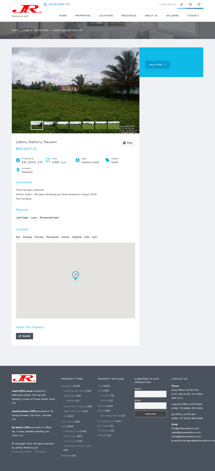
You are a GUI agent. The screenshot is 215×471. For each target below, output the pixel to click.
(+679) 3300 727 (59, 4)
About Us (151, 15)
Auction (104, 400)
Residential (67, 386)
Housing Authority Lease (77, 446)
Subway (27, 237)
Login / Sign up (168, 4)
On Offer (105, 395)
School (65, 237)
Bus (18, 237)
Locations (106, 15)
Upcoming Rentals (110, 415)
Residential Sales (49, 217)
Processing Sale (107, 421)
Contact (193, 15)
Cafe (86, 237)
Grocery (39, 237)
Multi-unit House (72, 411)
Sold (100, 386)
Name (138, 388)
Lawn (34, 217)
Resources (128, 15)
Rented (102, 406)
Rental (101, 410)
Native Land (41, 30)
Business (66, 455)
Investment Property (75, 406)
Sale (100, 390)
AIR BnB (70, 400)
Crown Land (70, 441)
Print (129, 142)
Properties (83, 15)
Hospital (76, 237)
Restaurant (52, 237)
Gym (94, 237)
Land (26, 30)
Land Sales (22, 217)
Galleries (172, 15)
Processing (104, 430)
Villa (65, 416)
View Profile (155, 64)
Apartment (69, 395)
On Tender (104, 425)
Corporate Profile (21, 451)
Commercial (67, 421)
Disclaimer (40, 451)
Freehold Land (71, 431)
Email (138, 400)
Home (63, 15)
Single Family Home (74, 390)
